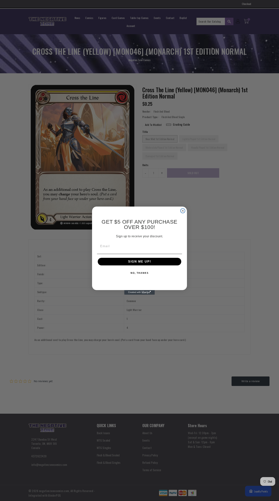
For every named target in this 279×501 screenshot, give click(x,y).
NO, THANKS (140, 273)
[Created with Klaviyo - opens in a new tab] (139, 292)
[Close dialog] (182, 210)
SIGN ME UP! (139, 261)
